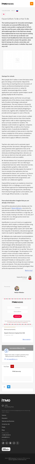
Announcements (9, 329)
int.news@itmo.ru (12, 359)
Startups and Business (8, 421)
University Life (6, 424)
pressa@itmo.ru (6, 437)
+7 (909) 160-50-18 (6, 435)
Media (3, 427)
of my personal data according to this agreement (17, 322)
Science (4, 415)
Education (4, 418)
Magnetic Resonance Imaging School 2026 (14, 333)
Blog (3, 430)
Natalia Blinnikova (22, 277)
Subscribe (17, 316)
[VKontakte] (3, 14)
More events (26, 339)
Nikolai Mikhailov (16, 208)
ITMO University (16, 371)
